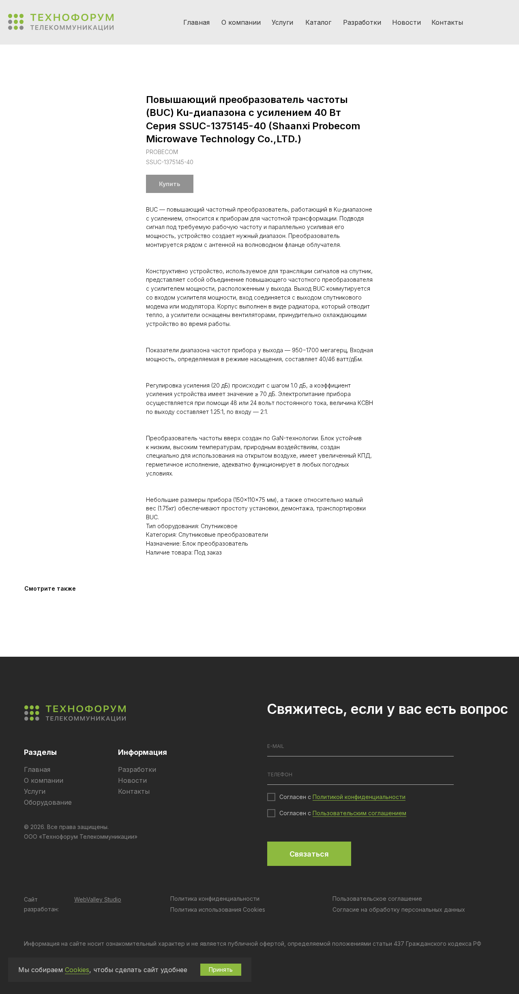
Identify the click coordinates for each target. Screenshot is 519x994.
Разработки (362, 22)
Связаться (309, 854)
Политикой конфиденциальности (359, 796)
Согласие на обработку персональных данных (398, 909)
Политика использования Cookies (217, 909)
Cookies (77, 970)
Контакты (447, 22)
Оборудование (48, 802)
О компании (241, 22)
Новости (406, 22)
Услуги (282, 22)
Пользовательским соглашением (359, 813)
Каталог (318, 22)
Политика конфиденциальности (215, 898)
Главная (196, 22)
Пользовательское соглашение (377, 898)
